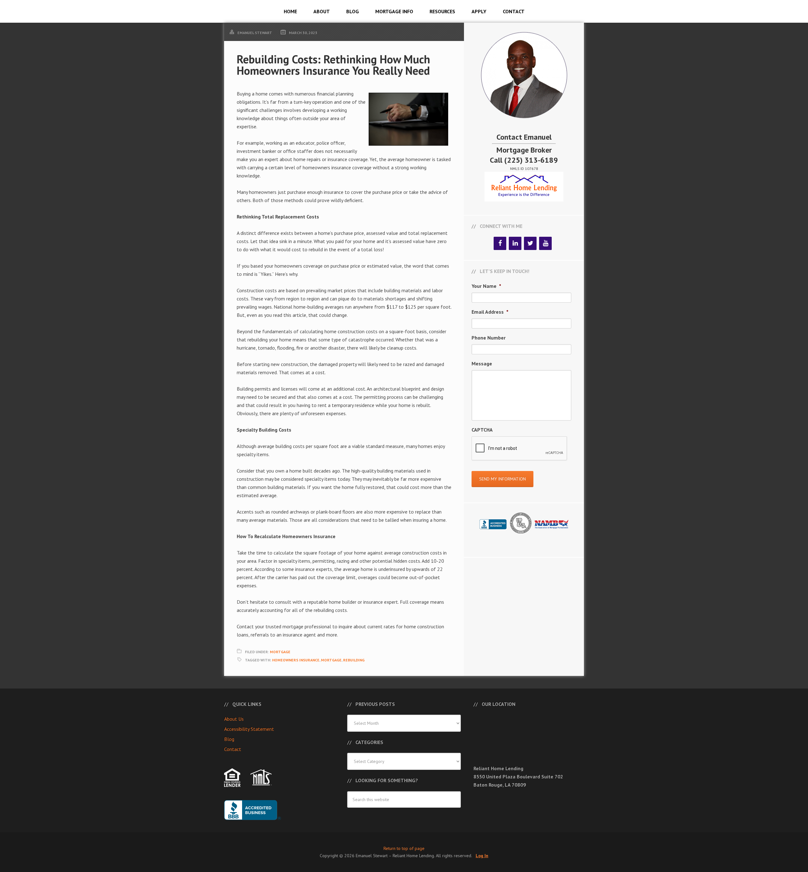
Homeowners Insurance (295, 660)
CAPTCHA (482, 430)
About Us (234, 719)
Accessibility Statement (249, 729)
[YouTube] (545, 243)
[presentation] (519, 448)
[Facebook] (500, 243)
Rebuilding (354, 660)
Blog (229, 739)
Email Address (490, 312)
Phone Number (489, 337)
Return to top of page (404, 848)
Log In (482, 855)
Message (482, 363)
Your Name (486, 286)
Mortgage (280, 651)
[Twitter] (530, 243)
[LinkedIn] (515, 243)
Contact (232, 749)
